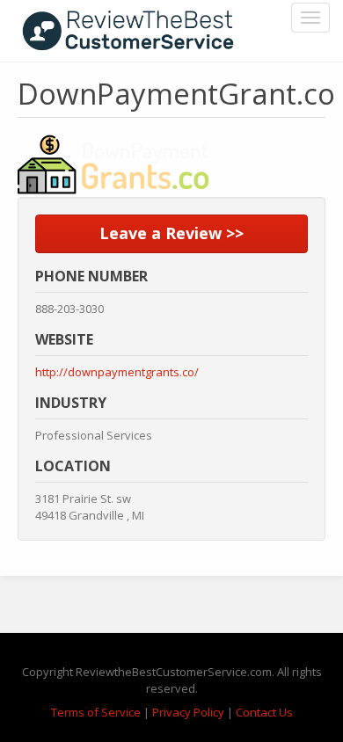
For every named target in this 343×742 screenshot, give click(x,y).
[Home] (128, 31)
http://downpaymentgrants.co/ (117, 372)
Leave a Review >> (171, 233)
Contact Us (264, 712)
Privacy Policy (188, 712)
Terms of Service (96, 712)
